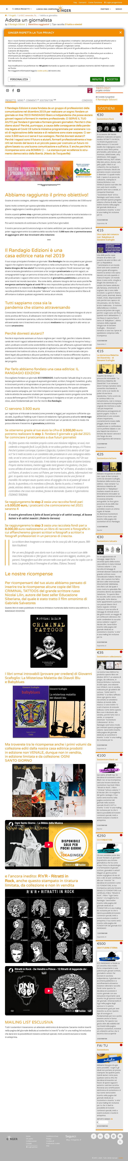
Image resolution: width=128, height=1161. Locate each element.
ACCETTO (112, 79)
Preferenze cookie (53, 1143)
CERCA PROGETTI (22, 9)
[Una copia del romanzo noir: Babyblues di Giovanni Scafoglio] (109, 248)
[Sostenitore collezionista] (109, 665)
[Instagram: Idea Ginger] (113, 1136)
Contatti (82, 2)
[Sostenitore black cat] (109, 768)
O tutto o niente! (73, 24)
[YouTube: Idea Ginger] (120, 1136)
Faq (75, 2)
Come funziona (95, 2)
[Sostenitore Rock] (109, 127)
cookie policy (42, 70)
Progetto (10, 100)
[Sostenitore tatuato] (109, 549)
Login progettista (114, 2)
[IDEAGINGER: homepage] (6, 15)
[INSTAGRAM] (18, 90)
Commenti (32, 100)
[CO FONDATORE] (109, 848)
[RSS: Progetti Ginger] (120, 1142)
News (21, 100)
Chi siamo (29, 1139)
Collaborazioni (31, 1141)
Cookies (49, 1141)
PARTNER (105, 9)
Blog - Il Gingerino (73, 1140)
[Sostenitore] (109, 1058)
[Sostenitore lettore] (109, 467)
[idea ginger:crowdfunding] (12, 1137)
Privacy (48, 1139)
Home (28, 1136)
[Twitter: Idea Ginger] (107, 1136)
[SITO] (7, 90)
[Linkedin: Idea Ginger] (100, 1136)
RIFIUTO (97, 79)
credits (121, 1158)
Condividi (87, 100)
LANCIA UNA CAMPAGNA (47, 9)
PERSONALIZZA (19, 79)
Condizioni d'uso (52, 1136)
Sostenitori (48, 100)
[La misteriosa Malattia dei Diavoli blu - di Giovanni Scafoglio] (109, 369)
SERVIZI (119, 9)
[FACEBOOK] (13, 90)
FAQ (47, 1146)
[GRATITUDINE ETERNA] (109, 956)
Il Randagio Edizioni (16, 24)
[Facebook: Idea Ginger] (93, 1136)
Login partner (33, 1147)
